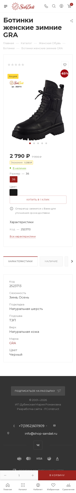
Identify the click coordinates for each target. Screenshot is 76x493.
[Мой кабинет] (61, 6)
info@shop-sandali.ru (41, 433)
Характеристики (20, 261)
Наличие (51, 261)
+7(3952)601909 (31, 426)
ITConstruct (51, 409)
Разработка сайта (29, 409)
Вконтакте (38, 445)
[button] (30, 143)
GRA (12, 343)
